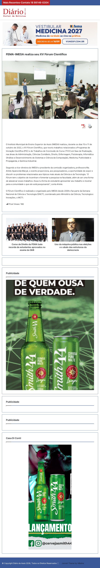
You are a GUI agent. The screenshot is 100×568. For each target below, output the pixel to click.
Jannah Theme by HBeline (73, 563)
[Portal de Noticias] (14, 12)
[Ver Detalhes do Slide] (50, 335)
